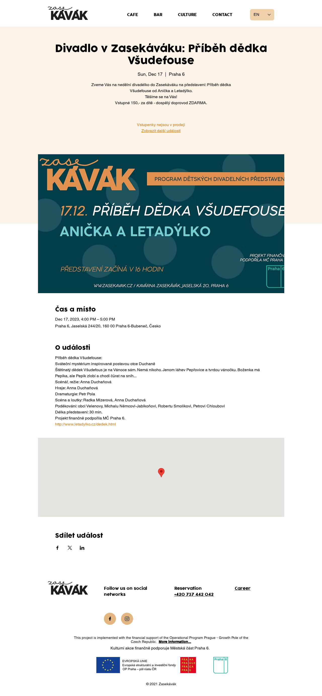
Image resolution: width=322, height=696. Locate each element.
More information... (175, 642)
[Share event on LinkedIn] (82, 548)
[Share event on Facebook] (57, 548)
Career (243, 589)
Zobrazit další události (161, 130)
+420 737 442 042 (194, 595)
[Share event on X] (69, 548)
